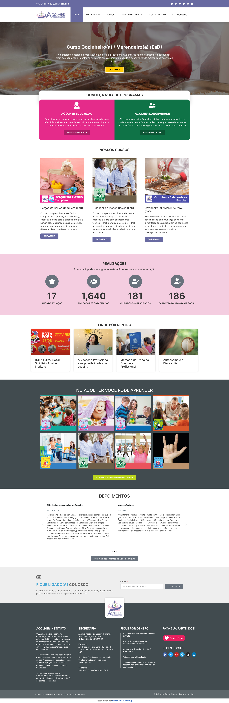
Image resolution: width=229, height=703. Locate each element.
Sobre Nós (91, 15)
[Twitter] (176, 4)
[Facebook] (172, 4)
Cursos (110, 15)
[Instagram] (188, 4)
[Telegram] (184, 4)
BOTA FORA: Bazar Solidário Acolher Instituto (47, 363)
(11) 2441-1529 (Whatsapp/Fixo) (53, 3)
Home (77, 15)
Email (123, 581)
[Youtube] (180, 4)
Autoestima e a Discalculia (173, 361)
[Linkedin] (192, 4)
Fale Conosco (179, 15)
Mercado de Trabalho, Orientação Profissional (135, 363)
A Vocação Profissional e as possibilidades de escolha (93, 363)
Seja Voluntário (157, 15)
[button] (43, 524)
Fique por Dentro (130, 15)
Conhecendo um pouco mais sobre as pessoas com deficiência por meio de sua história (139, 664)
